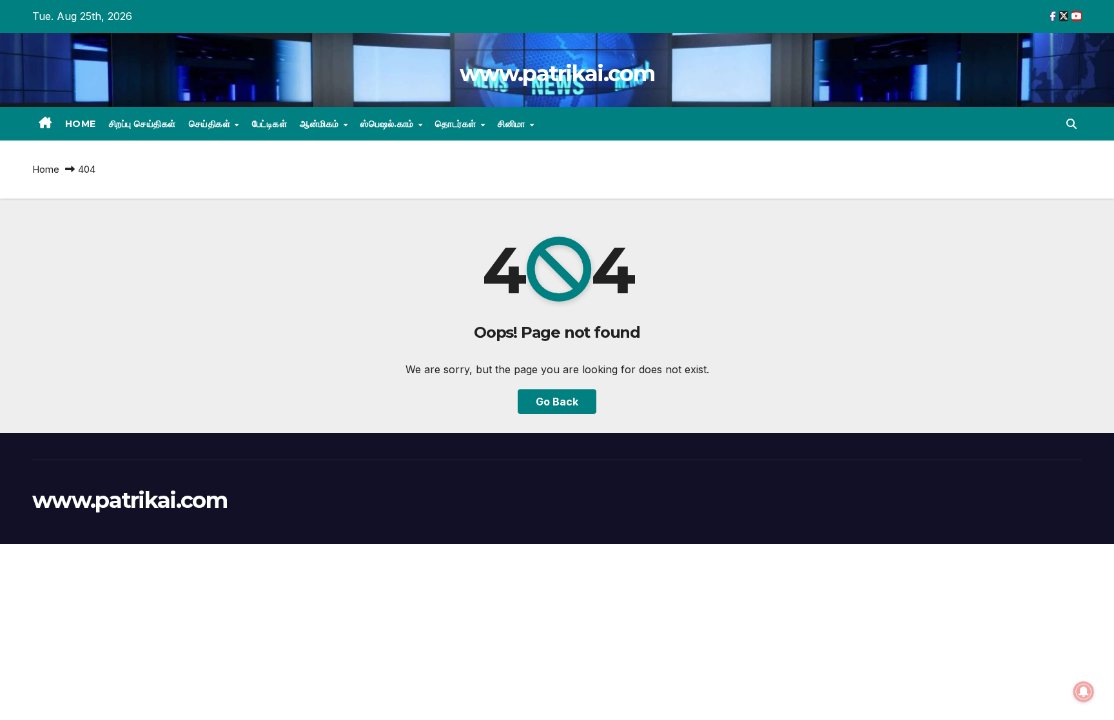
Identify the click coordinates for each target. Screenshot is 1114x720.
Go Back (557, 401)
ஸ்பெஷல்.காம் (388, 124)
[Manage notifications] (1083, 691)
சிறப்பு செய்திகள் (142, 124)
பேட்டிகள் (270, 124)
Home (80, 124)
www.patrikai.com (557, 73)
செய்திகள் (211, 124)
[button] (1071, 123)
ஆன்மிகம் (321, 124)
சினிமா (513, 124)
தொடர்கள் (457, 124)
